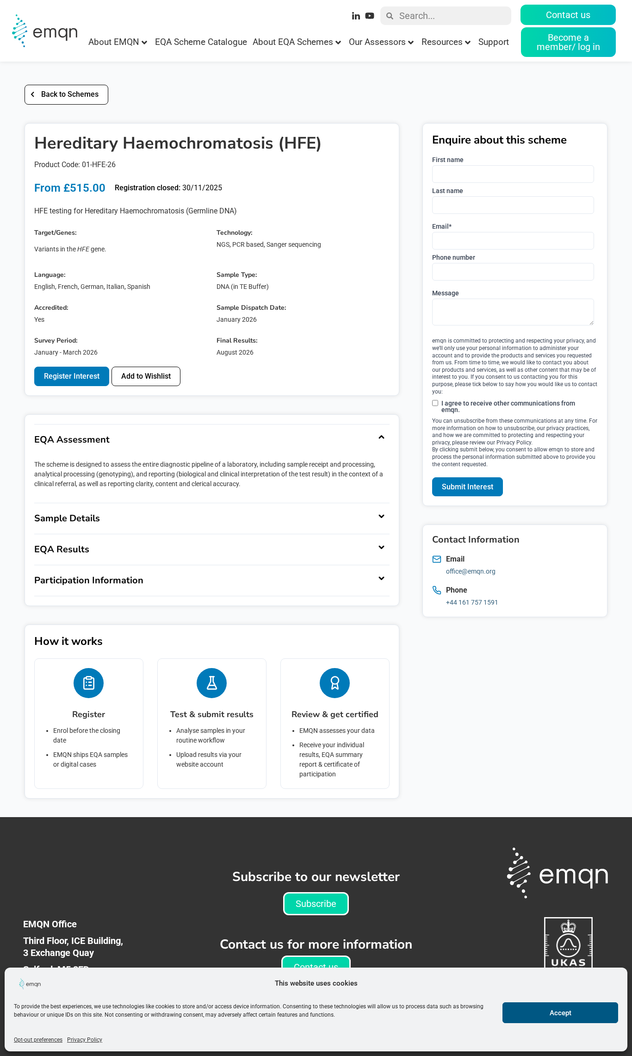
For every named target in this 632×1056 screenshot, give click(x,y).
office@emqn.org (471, 571)
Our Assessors (377, 42)
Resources (442, 42)
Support (493, 42)
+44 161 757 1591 (472, 602)
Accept (560, 1013)
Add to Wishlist (146, 376)
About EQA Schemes (293, 42)
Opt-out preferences (38, 1040)
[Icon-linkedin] (356, 16)
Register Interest (71, 376)
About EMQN (113, 42)
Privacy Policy (84, 1040)
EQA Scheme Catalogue (201, 42)
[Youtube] (370, 16)
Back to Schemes (70, 94)
